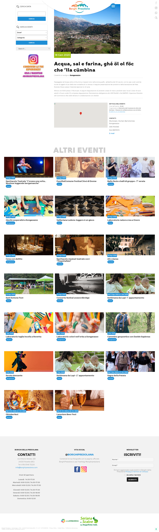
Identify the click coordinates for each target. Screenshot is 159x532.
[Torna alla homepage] (79, 7)
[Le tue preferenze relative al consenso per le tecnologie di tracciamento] (156, 529)
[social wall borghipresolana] (33, 65)
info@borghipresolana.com (26, 467)
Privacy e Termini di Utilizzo (136, 472)
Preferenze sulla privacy (72, 528)
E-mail (111, 133)
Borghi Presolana (6, 528)
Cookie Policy (61, 528)
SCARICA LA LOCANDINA (117, 112)
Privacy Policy (53, 528)
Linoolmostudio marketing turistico (15, 529)
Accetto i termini (133, 475)
